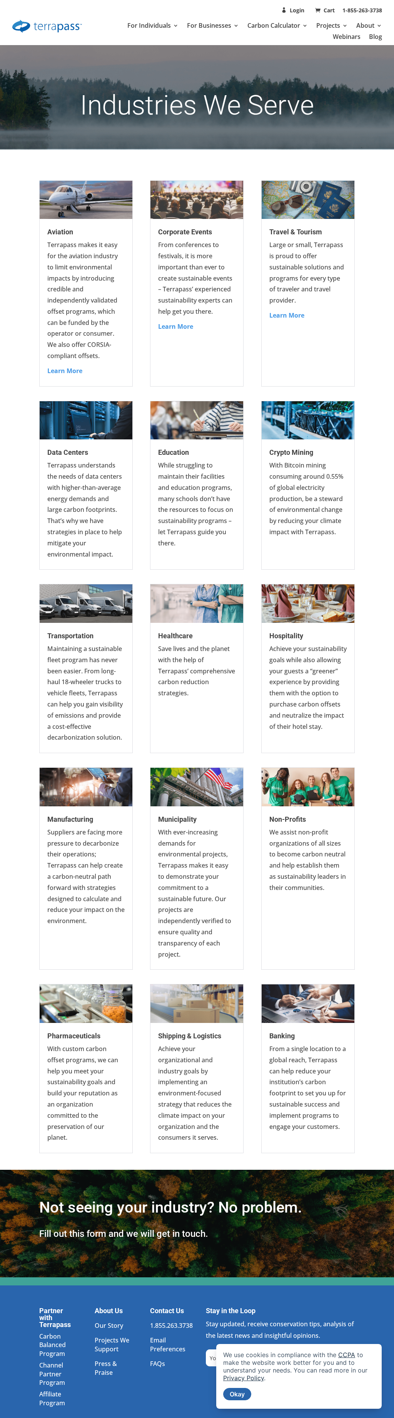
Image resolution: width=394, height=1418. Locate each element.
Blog (375, 36)
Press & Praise (106, 1367)
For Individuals (149, 25)
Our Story (109, 1325)
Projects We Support (112, 1344)
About (365, 25)
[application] (299, 1376)
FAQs (157, 1363)
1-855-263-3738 (362, 10)
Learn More (64, 371)
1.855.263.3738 (171, 1325)
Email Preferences (167, 1344)
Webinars (347, 36)
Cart (330, 10)
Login (297, 10)
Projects (328, 25)
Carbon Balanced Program (52, 1345)
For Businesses (209, 25)
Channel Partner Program (52, 1374)
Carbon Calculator (273, 25)
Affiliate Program (52, 1398)
